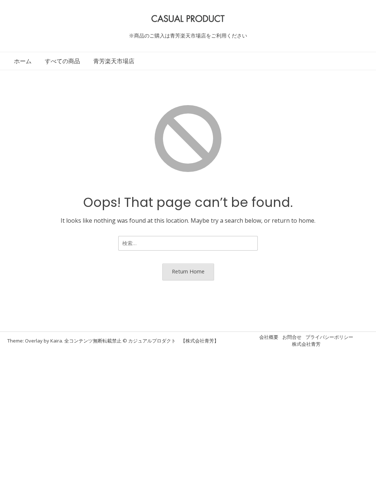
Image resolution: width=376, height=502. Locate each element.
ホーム (23, 61)
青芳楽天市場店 (113, 61)
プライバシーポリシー (329, 337)
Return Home (188, 271)
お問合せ (291, 337)
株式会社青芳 (306, 344)
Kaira (56, 340)
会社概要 (268, 337)
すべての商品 (62, 61)
